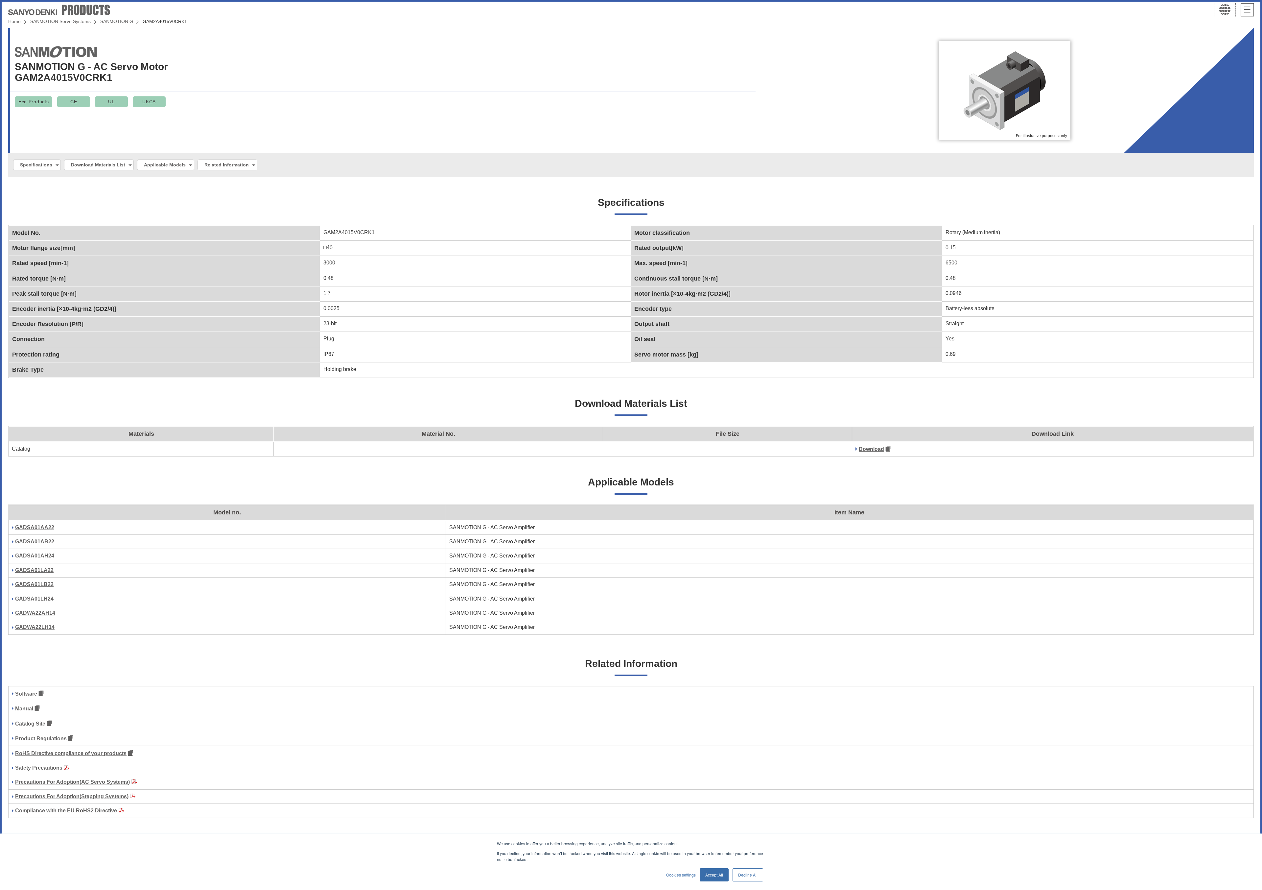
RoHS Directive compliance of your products (71, 753)
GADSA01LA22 (34, 570)
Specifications (36, 164)
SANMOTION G (116, 21)
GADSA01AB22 (34, 541)
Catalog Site (30, 724)
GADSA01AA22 (34, 527)
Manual (24, 708)
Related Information (226, 164)
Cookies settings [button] (681, 875)
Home (14, 21)
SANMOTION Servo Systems (60, 21)
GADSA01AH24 (34, 555)
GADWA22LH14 (35, 627)
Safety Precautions (38, 768)
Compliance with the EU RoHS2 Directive (66, 810)
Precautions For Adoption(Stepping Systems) (72, 796)
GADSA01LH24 (34, 599)
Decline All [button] (748, 875)
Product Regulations (41, 738)
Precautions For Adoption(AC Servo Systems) (72, 782)
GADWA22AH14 (35, 613)
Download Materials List (98, 164)
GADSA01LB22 (34, 584)
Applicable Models (165, 164)
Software (26, 694)
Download (871, 449)
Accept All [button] (714, 875)
